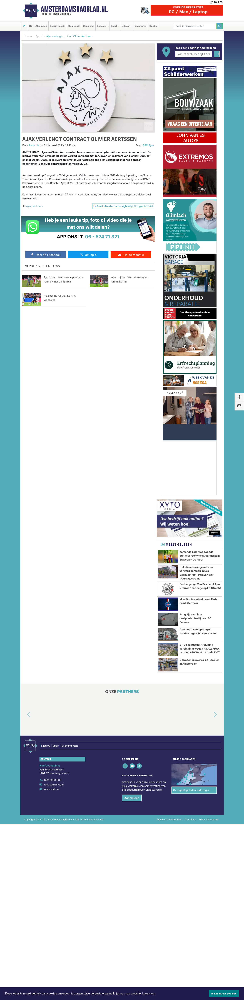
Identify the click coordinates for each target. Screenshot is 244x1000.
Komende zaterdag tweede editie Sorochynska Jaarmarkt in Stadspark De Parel (200, 555)
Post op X (90, 255)
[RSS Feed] (139, 765)
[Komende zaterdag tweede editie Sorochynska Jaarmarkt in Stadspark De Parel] (168, 557)
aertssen (38, 206)
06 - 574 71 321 (102, 236)
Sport (39, 36)
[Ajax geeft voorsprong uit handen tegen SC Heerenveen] (168, 634)
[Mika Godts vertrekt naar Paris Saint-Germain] (168, 604)
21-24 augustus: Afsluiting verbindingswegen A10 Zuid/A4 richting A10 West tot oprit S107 (200, 648)
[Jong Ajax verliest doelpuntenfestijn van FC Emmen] (168, 619)
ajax (28, 206)
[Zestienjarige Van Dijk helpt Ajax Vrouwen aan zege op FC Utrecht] (168, 589)
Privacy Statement (208, 819)
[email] (239, 406)
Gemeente (74, 26)
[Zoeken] (219, 26)
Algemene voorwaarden (169, 819)
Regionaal (88, 26)
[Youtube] (132, 765)
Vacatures (140, 26)
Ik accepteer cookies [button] (223, 993)
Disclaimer (190, 819)
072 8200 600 (52, 780)
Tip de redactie (133, 255)
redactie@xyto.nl (54, 784)
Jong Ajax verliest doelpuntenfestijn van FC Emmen (195, 618)
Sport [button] (114, 26)
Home (28, 36)
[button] (24, 714)
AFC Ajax (148, 145)
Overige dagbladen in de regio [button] (191, 790)
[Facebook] (125, 765)
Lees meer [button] (148, 993)
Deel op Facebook (48, 255)
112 (30, 26)
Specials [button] (101, 26)
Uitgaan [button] (126, 26)
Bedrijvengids (57, 26)
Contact (153, 26)
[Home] (24, 26)
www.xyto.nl (51, 789)
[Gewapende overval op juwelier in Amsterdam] (168, 665)
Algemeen (41, 26)
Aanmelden (131, 798)
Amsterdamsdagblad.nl (74, 9)
